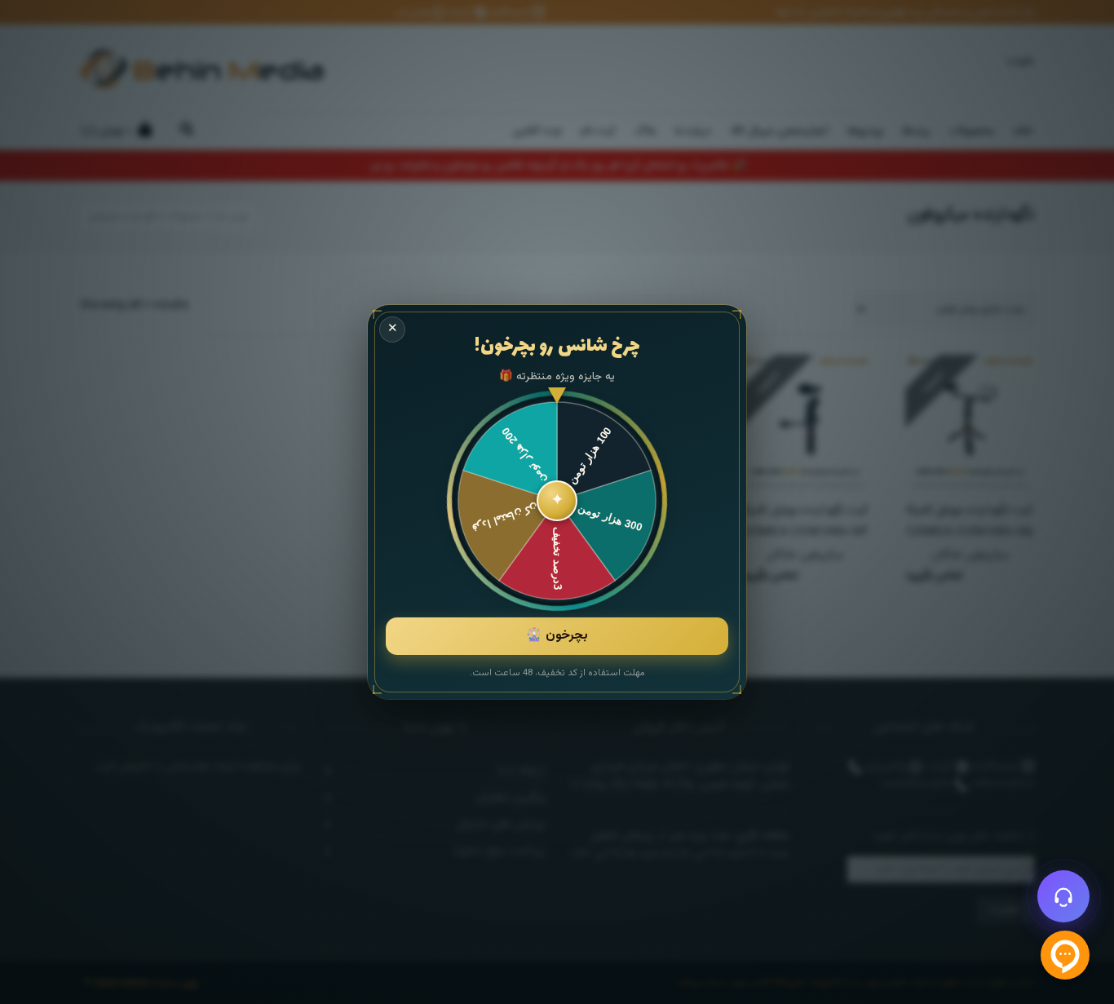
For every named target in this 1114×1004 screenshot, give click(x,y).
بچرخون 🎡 (557, 636)
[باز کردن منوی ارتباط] (1063, 896)
